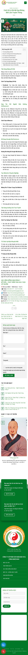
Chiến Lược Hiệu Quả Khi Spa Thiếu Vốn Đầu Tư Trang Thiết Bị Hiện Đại (7, 316)
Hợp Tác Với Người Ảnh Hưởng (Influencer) (12, 54)
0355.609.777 (10, 289)
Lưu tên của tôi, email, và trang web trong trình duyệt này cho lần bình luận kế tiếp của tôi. (14, 370)
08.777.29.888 (18, 289)
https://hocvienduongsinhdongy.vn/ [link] (16, 293)
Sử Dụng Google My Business (9, 55)
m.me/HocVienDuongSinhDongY (17, 295)
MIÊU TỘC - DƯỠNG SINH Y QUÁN (10, 572)
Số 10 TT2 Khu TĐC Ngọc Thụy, (14, 549)
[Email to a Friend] (15, 308)
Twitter (12, 648)
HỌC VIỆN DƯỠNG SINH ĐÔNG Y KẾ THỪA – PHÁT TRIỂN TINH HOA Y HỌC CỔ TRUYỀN (13, 64)
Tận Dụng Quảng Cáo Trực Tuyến (10, 59)
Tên (4, 346)
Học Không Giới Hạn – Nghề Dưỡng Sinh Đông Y (15, 388)
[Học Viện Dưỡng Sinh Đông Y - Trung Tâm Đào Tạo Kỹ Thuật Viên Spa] (11, 2)
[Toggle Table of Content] (23, 49)
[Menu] (25, 2)
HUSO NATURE (6, 578)
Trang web (5, 360)
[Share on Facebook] (12, 308)
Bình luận (5, 332)
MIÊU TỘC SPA (6, 562)
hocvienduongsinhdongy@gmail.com (15, 291)
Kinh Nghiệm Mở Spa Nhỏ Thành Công (14, 393)
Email (5, 353)
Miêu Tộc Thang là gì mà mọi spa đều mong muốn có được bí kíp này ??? (15, 408)
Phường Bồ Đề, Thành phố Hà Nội (14, 551)
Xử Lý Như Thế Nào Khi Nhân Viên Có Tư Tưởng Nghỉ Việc (21, 316)
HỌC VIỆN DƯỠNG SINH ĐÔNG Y (10, 569)
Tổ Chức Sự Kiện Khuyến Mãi (9, 61)
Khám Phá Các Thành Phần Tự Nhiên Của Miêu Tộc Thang (15, 398)
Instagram (17, 648)
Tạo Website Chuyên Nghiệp (9, 57)
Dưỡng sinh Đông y (14, 8)
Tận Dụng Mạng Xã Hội (8, 52)
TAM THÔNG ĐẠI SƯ (7, 566)
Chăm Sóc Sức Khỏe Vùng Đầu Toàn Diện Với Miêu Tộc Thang (15, 403)
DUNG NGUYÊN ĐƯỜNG (8, 575)
